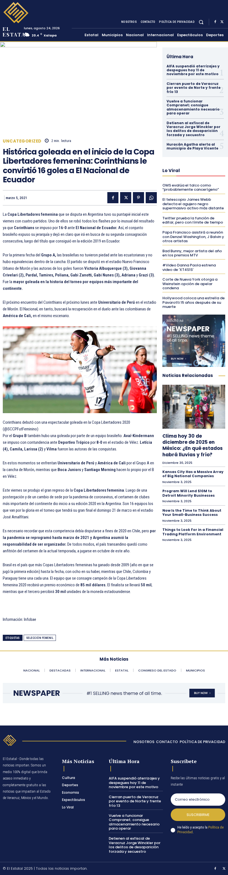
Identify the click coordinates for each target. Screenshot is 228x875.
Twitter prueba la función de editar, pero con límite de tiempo (192, 220)
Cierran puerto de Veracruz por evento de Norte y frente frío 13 (193, 87)
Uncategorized (22, 141)
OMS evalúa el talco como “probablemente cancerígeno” (190, 187)
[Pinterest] (138, 197)
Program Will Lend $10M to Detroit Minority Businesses (188, 493)
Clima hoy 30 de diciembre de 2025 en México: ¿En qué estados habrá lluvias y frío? (192, 445)
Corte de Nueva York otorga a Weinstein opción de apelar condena (189, 284)
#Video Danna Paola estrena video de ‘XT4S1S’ (189, 267)
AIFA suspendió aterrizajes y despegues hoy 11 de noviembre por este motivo (193, 70)
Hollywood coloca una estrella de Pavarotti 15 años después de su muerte (193, 302)
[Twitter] (222, 22)
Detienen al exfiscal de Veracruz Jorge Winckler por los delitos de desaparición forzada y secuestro (193, 129)
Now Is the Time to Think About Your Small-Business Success (191, 512)
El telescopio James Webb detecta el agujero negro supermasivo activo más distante (193, 204)
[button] (201, 22)
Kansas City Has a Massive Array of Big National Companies (193, 474)
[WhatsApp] (151, 197)
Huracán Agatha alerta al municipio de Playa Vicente (192, 146)
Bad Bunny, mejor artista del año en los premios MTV (192, 253)
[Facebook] (215, 22)
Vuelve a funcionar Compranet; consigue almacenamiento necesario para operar (193, 107)
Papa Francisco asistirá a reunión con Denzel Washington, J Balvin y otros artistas (193, 237)
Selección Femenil (40, 637)
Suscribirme (198, 814)
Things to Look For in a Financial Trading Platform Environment (192, 531)
